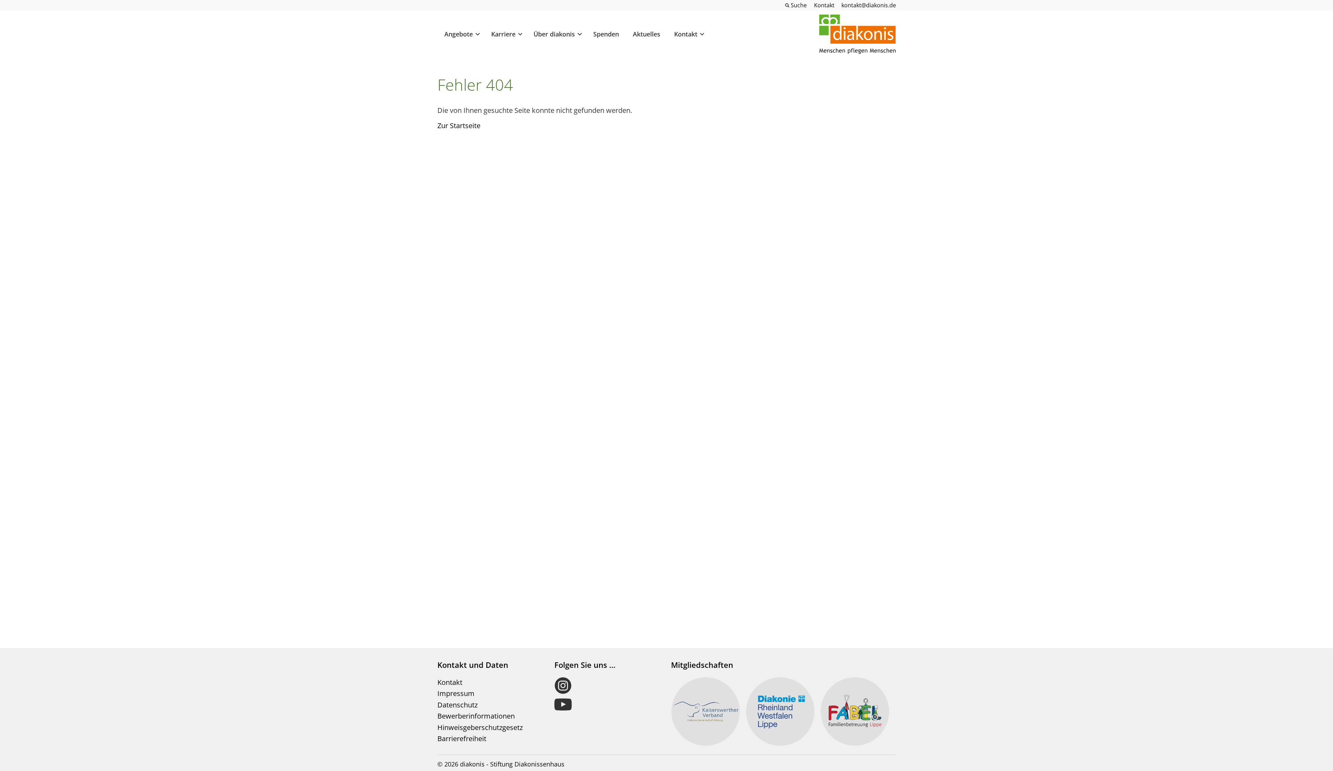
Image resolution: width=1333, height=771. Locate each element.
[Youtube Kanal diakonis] (606, 704)
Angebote (458, 34)
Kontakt (685, 34)
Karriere (503, 34)
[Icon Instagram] (606, 685)
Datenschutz (457, 705)
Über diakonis (554, 34)
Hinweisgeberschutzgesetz (480, 727)
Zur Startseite (458, 125)
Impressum (456, 693)
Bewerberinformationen (476, 716)
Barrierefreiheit (461, 738)
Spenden (606, 34)
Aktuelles (646, 34)
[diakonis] (857, 34)
